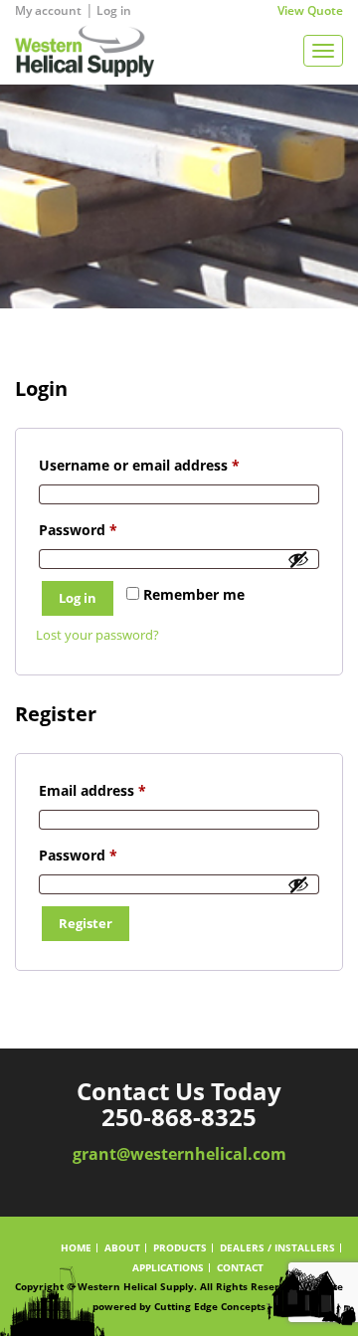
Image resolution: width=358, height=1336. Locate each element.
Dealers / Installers (277, 1247)
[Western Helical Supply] (77, 50)
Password (108, 529)
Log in (113, 10)
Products (180, 1247)
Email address (123, 790)
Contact (240, 1267)
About (122, 1247)
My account (48, 10)
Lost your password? (97, 635)
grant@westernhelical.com (179, 1155)
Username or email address (169, 465)
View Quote (310, 10)
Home (76, 1247)
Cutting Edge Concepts (210, 1306)
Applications (168, 1267)
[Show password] (298, 559)
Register (85, 923)
